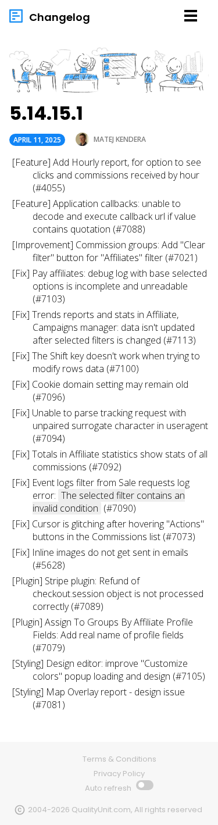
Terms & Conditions (119, 759)
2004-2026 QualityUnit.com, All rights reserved (115, 809)
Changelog (59, 17)
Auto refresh (109, 788)
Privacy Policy (119, 773)
